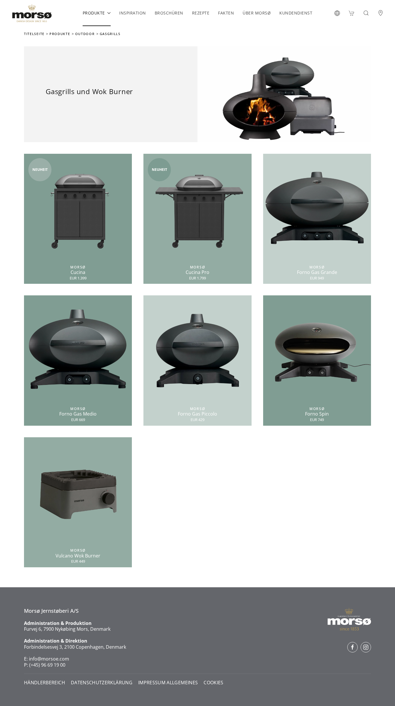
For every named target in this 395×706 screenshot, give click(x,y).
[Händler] (380, 13)
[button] (337, 13)
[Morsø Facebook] (352, 647)
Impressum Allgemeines (168, 683)
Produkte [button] (94, 13)
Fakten (226, 13)
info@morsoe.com (49, 659)
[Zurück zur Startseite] (32, 13)
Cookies (213, 683)
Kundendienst (295, 13)
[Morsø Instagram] (366, 647)
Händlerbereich (44, 683)
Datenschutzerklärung (101, 683)
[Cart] (352, 13)
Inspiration (132, 13)
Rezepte (201, 13)
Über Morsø (257, 13)
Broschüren (169, 13)
